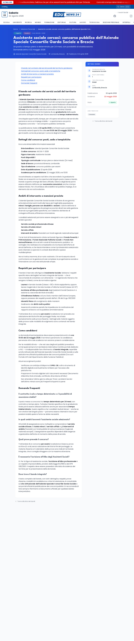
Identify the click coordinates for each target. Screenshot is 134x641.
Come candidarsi (28, 80)
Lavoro (83, 22)
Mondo (38, 22)
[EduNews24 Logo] (67, 14)
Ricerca (28, 22)
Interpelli (126, 22)
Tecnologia (94, 22)
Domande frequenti (29, 83)
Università (17, 22)
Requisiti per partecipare (31, 77)
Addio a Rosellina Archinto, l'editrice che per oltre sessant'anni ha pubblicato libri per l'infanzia (45, 2)
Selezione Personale (111, 22)
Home (15, 29)
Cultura (72, 22)
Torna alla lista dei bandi (26, 501)
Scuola (6, 22)
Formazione (49, 22)
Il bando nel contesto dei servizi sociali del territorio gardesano (46, 68)
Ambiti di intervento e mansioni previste (37, 74)
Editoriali (62, 22)
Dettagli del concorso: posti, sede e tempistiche (40, 71)
